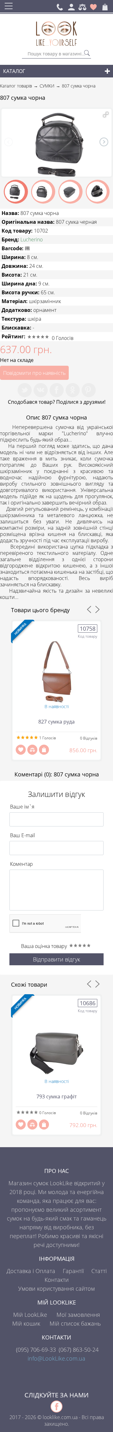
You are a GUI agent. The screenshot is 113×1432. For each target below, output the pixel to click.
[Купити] (44, 750)
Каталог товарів (16, 86)
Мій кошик (26, 1323)
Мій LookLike (30, 1314)
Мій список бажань (75, 1323)
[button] (106, 115)
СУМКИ (47, 86)
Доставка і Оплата (31, 1271)
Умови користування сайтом (56, 1288)
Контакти (57, 1279)
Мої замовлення (78, 1314)
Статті (99, 1271)
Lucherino (31, 239)
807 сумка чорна (78, 86)
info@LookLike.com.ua (56, 1358)
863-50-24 (79, 1349)
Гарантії (73, 1271)
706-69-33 (36, 1349)
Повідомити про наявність (34, 372)
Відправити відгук (56, 959)
